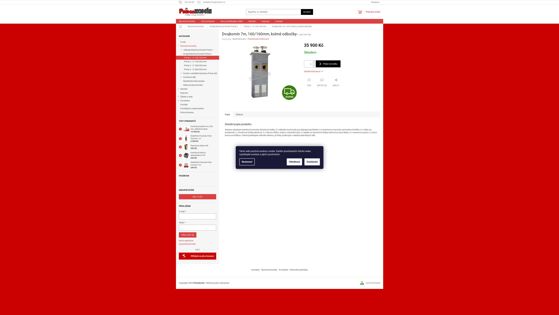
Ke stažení (185, 100)
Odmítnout (294, 161)
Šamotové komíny (188, 46)
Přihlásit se (187, 235)
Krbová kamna (187, 112)
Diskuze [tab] (239, 114)
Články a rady (186, 97)
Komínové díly (189, 77)
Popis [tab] (227, 114)
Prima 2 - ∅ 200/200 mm (195, 69)
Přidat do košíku (330, 64)
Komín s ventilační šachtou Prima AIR (200, 73)
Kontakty (255, 270)
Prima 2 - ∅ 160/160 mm (195, 57)
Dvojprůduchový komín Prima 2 (197, 54)
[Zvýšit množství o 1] (314, 62)
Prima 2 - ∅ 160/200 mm (195, 61)
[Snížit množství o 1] (314, 65)
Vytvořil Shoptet (373, 283)
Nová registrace (186, 240)
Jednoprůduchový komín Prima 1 (198, 50)
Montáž (183, 89)
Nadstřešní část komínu (194, 81)
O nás (183, 42)
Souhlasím (312, 161)
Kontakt (184, 104)
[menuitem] (187, 21)
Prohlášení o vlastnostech (192, 108)
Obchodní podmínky (299, 270)
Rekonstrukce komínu (193, 85)
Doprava (184, 93)
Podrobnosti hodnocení (258, 39)
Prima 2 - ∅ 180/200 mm (195, 65)
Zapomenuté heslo (187, 244)
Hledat (307, 12)
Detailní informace (312, 71)
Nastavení (247, 161)
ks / (197, 197)
